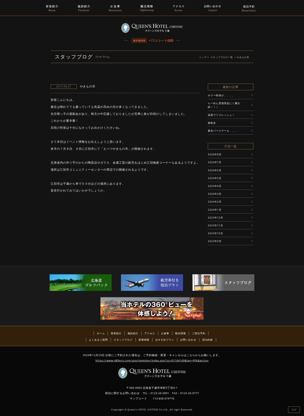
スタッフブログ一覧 (222, 57)
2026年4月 (214, 186)
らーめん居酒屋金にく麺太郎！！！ (224, 105)
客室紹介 (116, 333)
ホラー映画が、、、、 (221, 95)
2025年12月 (215, 217)
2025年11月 (215, 225)
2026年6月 (214, 170)
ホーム (101, 333)
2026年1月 (214, 210)
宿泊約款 (207, 339)
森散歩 (212, 123)
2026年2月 (214, 201)
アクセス (149, 333)
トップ (203, 57)
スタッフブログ (123, 339)
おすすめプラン (164, 339)
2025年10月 (215, 233)
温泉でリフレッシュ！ (221, 115)
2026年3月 (214, 194)
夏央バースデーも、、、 (222, 130)
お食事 (165, 333)
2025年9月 (214, 241)
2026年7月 (214, 162)
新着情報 (144, 339)
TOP (294, 409)
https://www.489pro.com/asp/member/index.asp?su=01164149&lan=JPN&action (152, 360)
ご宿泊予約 (198, 333)
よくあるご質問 (98, 339)
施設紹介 (133, 333)
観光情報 (180, 333)
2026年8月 (214, 154)
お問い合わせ (188, 339)
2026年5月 (214, 178)
